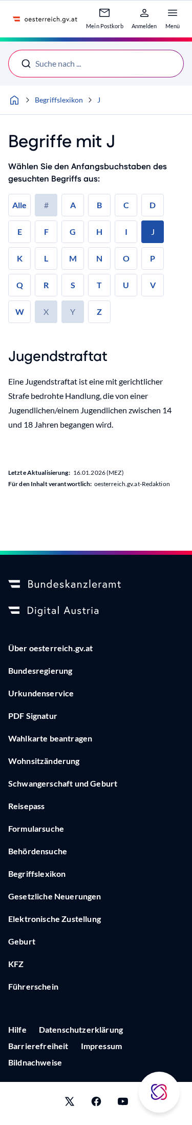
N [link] (99, 258)
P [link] (152, 258)
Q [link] (19, 285)
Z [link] (99, 311)
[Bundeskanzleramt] (96, 584)
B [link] (99, 205)
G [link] (73, 231)
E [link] (19, 231)
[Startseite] (14, 100)
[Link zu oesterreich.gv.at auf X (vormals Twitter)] (69, 1103)
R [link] (46, 285)
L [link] (46, 258)
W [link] (19, 311)
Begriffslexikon (59, 99)
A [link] (73, 205)
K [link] (20, 258)
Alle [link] (19, 205)
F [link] (46, 231)
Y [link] (72, 311)
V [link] (153, 285)
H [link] (99, 231)
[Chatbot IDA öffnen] (159, 1092)
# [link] (46, 205)
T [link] (99, 285)
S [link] (73, 285)
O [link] (126, 258)
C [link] (126, 205)
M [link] (73, 258)
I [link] (126, 231)
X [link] (46, 311)
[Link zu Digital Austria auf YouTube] (123, 1103)
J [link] (153, 231)
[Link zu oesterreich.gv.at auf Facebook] (96, 1103)
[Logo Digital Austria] (96, 611)
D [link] (153, 205)
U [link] (126, 285)
